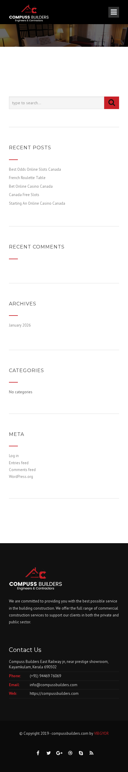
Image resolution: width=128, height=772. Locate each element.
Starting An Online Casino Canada (37, 203)
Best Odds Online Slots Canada (35, 169)
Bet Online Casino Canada (31, 186)
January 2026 (20, 325)
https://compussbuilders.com (54, 693)
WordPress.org (21, 476)
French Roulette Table (27, 177)
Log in (14, 455)
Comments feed (22, 469)
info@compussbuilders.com (53, 684)
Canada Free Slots (24, 194)
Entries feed (19, 462)
